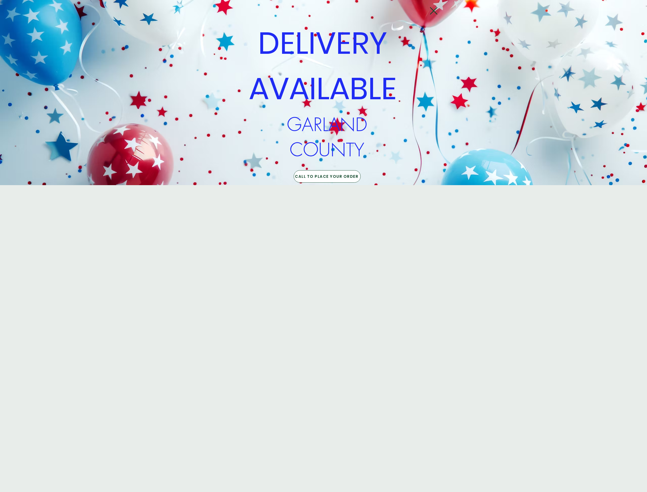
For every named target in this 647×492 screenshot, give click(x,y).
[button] (433, 11)
